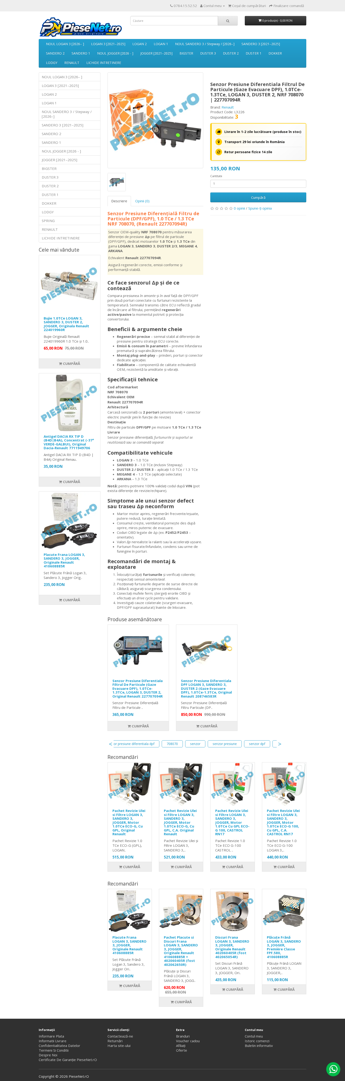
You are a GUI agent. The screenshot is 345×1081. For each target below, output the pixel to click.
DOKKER (275, 53)
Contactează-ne (120, 1036)
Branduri (183, 1036)
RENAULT (71, 62)
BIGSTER (186, 53)
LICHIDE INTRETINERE (103, 62)
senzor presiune (225, 743)
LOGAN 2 (139, 44)
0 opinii (239, 208)
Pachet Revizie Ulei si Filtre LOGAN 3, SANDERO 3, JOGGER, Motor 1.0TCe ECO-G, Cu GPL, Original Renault (128, 822)
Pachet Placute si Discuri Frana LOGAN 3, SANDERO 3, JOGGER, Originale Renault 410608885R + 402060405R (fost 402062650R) (181, 951)
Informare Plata (51, 1036)
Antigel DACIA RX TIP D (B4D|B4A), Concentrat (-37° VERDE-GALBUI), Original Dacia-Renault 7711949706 (69, 442)
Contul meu (254, 1036)
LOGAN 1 (161, 44)
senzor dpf (257, 743)
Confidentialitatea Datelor (59, 1045)
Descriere (119, 201)
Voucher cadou (188, 1040)
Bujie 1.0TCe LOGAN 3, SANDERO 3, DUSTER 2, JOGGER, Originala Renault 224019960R (66, 324)
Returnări (115, 1040)
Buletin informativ (259, 1045)
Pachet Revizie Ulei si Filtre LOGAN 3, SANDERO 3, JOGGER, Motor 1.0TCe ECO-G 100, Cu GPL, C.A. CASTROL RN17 (283, 822)
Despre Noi (48, 1055)
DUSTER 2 (231, 53)
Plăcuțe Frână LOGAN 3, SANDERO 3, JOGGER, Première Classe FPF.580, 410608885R (284, 947)
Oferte (181, 1050)
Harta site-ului (118, 1045)
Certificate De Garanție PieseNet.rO (68, 1059)
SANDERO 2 (55, 53)
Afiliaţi (180, 1045)
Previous (110, 743)
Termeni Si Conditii (54, 1050)
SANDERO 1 (81, 53)
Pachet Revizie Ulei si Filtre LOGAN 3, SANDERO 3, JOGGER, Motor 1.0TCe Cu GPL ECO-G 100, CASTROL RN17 (232, 822)
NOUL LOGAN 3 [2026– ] (65, 44)
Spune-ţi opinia (260, 208)
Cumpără (71, 363)
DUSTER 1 (253, 53)
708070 (172, 743)
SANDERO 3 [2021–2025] (261, 44)
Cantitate (216, 176)
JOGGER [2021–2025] (156, 53)
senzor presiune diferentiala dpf (130, 743)
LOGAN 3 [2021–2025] (108, 44)
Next (280, 743)
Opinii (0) (142, 201)
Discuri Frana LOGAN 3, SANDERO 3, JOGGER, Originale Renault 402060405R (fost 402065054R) (232, 947)
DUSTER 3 (208, 53)
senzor (195, 743)
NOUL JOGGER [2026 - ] (115, 53)
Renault (228, 107)
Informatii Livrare (52, 1040)
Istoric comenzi (257, 1040)
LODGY (51, 62)
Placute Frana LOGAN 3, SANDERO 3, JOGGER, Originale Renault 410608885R (64, 560)
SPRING (48, 220)
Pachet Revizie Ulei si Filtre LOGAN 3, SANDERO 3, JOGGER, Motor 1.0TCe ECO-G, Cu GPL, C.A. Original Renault (180, 822)
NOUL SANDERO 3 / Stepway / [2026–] (204, 44)
